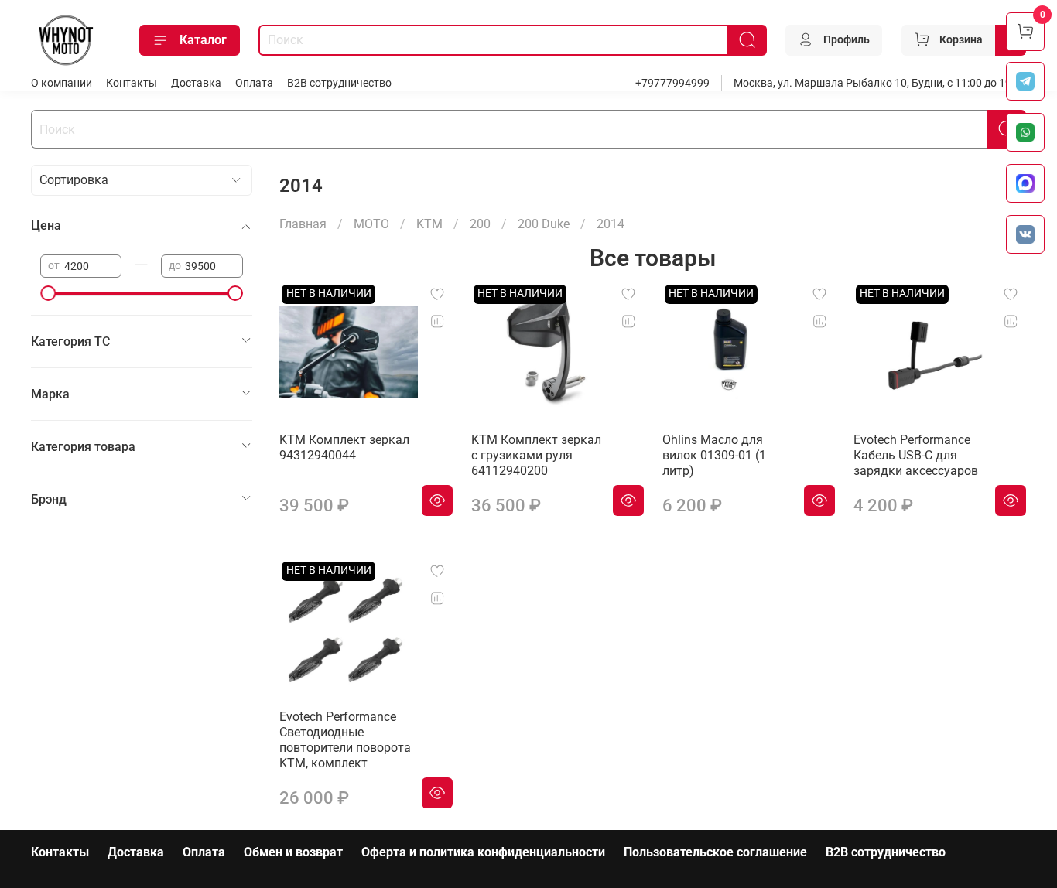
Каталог (203, 39)
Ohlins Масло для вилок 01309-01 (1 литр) (714, 455)
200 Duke (544, 224)
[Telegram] (1025, 81)
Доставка (196, 83)
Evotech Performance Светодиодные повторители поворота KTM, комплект (345, 739)
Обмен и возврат (293, 852)
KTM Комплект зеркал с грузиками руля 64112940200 (536, 455)
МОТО (371, 224)
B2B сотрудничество (339, 83)
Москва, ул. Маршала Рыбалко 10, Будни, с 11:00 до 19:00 (880, 83)
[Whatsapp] (1025, 132)
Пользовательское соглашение (715, 852)
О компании (61, 83)
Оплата (254, 83)
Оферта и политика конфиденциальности (483, 852)
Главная (303, 224)
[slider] (48, 293)
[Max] (1025, 183)
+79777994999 (672, 83)
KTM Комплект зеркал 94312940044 (344, 447)
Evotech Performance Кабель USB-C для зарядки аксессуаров (915, 455)
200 (480, 224)
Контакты (131, 83)
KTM (429, 224)
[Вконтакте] (1025, 234)
